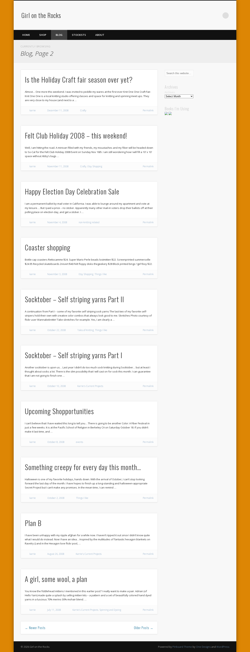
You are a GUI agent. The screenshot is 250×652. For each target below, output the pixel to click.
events (79, 442)
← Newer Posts (35, 627)
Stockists (79, 35)
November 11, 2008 (58, 166)
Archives (170, 92)
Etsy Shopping (95, 166)
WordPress (222, 646)
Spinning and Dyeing (110, 610)
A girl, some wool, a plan (56, 579)
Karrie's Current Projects (90, 386)
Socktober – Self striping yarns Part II (74, 299)
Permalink (148, 110)
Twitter (201, 15)
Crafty (83, 110)
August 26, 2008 (55, 554)
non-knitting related (89, 222)
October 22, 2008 (56, 330)
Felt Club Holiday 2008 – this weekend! (76, 135)
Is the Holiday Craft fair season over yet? (79, 79)
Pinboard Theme (182, 646)
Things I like (101, 274)
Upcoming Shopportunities (59, 411)
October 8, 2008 (55, 442)
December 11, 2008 (58, 110)
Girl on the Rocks (41, 15)
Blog (59, 35)
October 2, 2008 (55, 498)
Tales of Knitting (85, 330)
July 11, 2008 (54, 610)
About (99, 35)
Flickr (217, 15)
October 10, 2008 (56, 386)
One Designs (203, 646)
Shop (42, 35)
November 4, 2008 (57, 222)
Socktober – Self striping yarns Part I (73, 355)
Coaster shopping (47, 247)
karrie (32, 110)
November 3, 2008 (57, 274)
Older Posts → (143, 627)
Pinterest (209, 15)
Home (26, 35)
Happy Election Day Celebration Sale (72, 191)
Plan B (33, 523)
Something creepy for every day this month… (83, 467)
